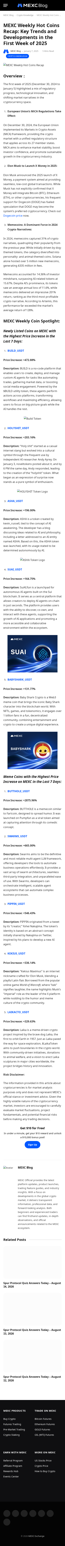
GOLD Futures (42, 1429)
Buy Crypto (9, 1418)
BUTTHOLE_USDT (19, 791)
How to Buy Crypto (45, 1471)
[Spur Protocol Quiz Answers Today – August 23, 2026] (32, 1309)
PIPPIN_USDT (16, 904)
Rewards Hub (10, 1471)
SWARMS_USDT (17, 836)
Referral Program (13, 1460)
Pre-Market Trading (14, 1429)
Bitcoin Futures (43, 1418)
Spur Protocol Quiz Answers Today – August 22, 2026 (32, 1378)
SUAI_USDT (15, 569)
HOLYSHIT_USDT (18, 428)
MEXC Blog (8, 15)
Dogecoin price (12, 215)
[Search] (61, 5)
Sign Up (32, 1144)
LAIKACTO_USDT (18, 1012)
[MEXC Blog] (33, 5)
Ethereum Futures (45, 1424)
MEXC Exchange (36, 1536)
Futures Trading (12, 1424)
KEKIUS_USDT (16, 953)
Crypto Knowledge (25, 15)
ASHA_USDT (15, 501)
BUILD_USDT (16, 350)
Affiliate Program (12, 1465)
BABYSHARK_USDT (20, 679)
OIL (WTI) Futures (44, 1434)
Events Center (11, 1476)
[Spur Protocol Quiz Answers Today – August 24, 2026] (32, 1262)
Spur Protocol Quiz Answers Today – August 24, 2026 (32, 1285)
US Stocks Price (43, 1460)
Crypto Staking (11, 1434)
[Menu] (5, 5)
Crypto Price (41, 1465)
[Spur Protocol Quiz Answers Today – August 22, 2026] (32, 1356)
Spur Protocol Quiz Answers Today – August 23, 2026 (32, 1331)
